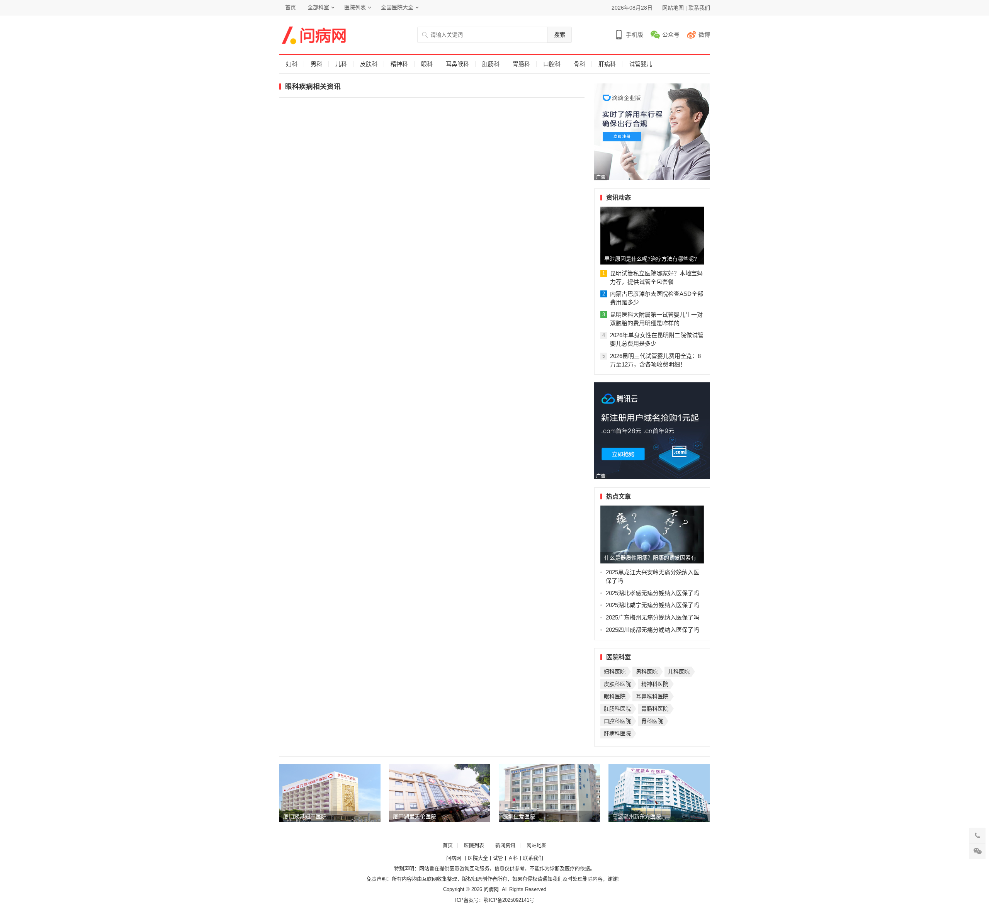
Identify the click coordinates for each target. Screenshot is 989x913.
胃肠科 (521, 64)
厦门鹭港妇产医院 (304, 816)
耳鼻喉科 (457, 64)
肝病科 (607, 64)
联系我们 (699, 8)
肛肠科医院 (617, 709)
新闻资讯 (505, 845)
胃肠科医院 (654, 709)
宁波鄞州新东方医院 (636, 816)
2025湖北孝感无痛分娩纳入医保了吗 (652, 593)
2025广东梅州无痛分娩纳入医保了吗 (652, 617)
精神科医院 (654, 684)
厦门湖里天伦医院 (414, 816)
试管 (498, 858)
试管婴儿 (640, 64)
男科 (316, 64)
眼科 (427, 64)
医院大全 (478, 858)
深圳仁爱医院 (519, 816)
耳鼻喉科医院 (652, 696)
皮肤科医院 (617, 684)
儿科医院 (679, 672)
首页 (290, 7)
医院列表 (355, 7)
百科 (513, 858)
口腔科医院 (617, 721)
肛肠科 (491, 64)
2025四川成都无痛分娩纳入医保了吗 (652, 629)
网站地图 (673, 8)
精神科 (399, 64)
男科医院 (647, 672)
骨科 (579, 64)
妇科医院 (614, 672)
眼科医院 (614, 696)
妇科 (291, 64)
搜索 (560, 34)
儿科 (341, 64)
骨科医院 (652, 721)
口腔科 (552, 64)
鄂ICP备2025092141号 (509, 900)
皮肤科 (368, 64)
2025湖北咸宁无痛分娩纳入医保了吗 (652, 605)
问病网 (454, 858)
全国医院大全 (397, 7)
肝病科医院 (617, 733)
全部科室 (318, 7)
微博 (704, 34)
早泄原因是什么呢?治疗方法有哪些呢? (650, 259)
